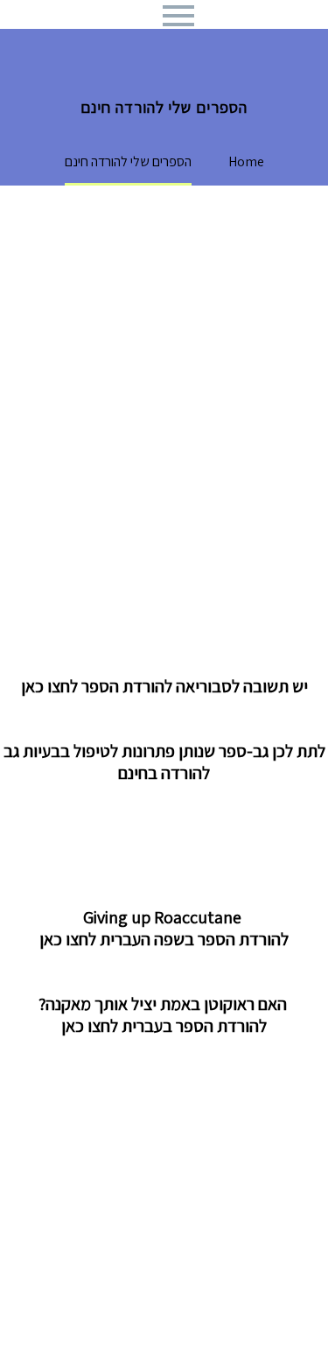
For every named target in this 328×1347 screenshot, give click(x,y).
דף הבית (153, 40)
